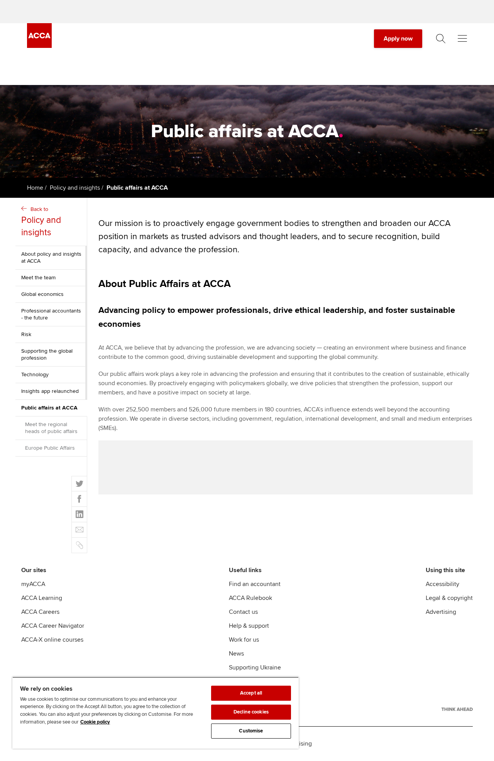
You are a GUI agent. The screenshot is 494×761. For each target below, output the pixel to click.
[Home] (39, 46)
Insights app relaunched (50, 391)
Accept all (251, 693)
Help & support (249, 626)
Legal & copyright (449, 598)
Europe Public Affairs (50, 448)
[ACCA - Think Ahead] (457, 709)
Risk (26, 334)
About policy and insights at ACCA (51, 257)
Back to (41, 222)
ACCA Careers (40, 612)
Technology (35, 374)
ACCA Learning (41, 598)
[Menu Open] (462, 38)
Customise (251, 731)
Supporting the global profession (47, 354)
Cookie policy (95, 722)
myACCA (33, 584)
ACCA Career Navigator (52, 626)
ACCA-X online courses (52, 640)
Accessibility (442, 584)
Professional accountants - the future (51, 314)
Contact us (243, 612)
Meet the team (38, 277)
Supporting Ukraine (255, 667)
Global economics (42, 294)
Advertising (441, 612)
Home (35, 188)
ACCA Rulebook (250, 598)
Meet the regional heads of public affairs (51, 428)
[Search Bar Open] (440, 38)
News (236, 653)
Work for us (244, 640)
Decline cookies (251, 712)
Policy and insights (75, 188)
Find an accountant (255, 584)
